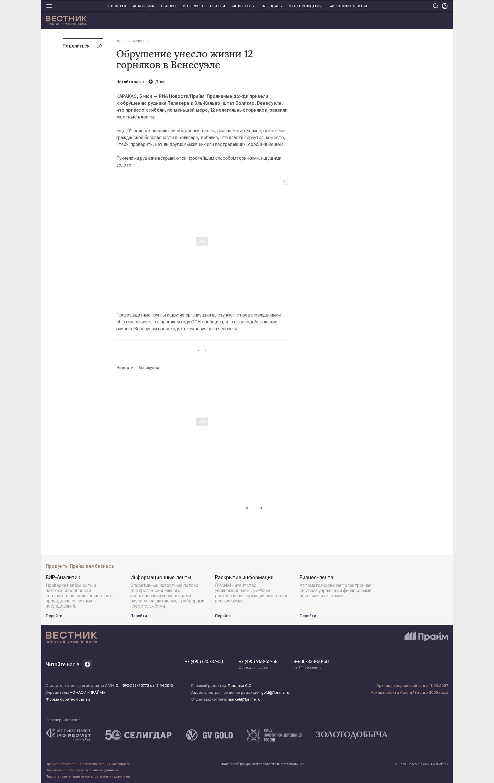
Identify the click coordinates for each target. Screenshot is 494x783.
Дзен (160, 81)
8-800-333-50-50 (311, 664)
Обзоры (168, 6)
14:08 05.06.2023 (130, 41)
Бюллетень (243, 6)
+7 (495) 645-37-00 (204, 661)
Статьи (217, 6)
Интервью (193, 6)
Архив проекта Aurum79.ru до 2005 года (409, 692)
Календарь (271, 6)
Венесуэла (148, 367)
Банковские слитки (348, 6)
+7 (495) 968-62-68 (258, 664)
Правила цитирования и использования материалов (88, 764)
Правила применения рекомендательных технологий (88, 776)
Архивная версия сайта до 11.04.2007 (412, 685)
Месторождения (305, 6)
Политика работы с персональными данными (82, 770)
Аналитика (143, 6)
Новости (117, 6)
